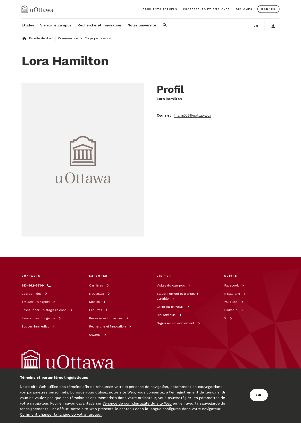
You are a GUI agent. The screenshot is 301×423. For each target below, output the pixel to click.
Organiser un (175, 323)
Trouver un (35, 302)
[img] (37, 9)
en (256, 25)
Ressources (38, 318)
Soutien (35, 326)
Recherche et (107, 326)
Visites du (171, 285)
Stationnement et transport (177, 296)
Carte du (170, 307)
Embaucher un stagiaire (44, 310)
